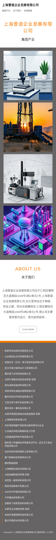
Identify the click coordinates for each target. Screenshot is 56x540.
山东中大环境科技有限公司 (18, 492)
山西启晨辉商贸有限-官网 (17, 474)
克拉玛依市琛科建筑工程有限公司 (21, 452)
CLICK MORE (28, 329)
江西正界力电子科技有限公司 (19, 402)
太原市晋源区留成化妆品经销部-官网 (22, 414)
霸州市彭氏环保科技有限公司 (19, 397)
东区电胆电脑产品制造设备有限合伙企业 (24, 425)
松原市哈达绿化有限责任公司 (19, 351)
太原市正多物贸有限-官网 (17, 509)
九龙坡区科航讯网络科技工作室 (20, 431)
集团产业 (6, 10)
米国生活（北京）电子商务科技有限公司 (24, 362)
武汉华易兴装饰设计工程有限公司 (21, 368)
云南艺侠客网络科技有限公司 (19, 515)
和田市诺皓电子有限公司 (17, 486)
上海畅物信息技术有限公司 (18, 469)
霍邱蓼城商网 (11, 463)
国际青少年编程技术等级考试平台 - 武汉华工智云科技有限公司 (28, 444)
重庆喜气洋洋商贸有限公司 (18, 374)
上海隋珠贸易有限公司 (15, 420)
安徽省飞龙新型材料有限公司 (19, 503)
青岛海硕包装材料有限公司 (18, 385)
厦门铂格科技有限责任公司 (18, 457)
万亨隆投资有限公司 (14, 497)
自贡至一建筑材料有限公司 (18, 480)
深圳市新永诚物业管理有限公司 (20, 391)
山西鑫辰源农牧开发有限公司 (19, 437)
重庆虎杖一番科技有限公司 (18, 408)
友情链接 (28, 10)
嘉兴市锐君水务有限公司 (17, 520)
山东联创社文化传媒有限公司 (19, 356)
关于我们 (17, 10)
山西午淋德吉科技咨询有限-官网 (20, 379)
